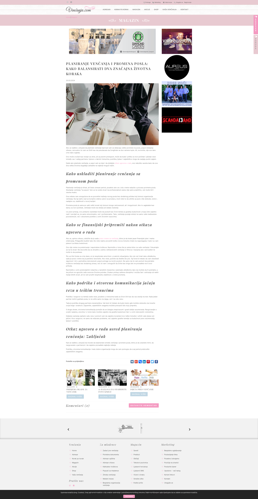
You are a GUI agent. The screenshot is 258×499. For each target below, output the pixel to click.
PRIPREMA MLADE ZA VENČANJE (77, 390)
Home (68, 17)
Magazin (74, 17)
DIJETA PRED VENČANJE (142, 389)
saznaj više (75, 397)
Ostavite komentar (144, 405)
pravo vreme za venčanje (108, 238)
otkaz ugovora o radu (123, 163)
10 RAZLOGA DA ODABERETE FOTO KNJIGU (112, 390)
